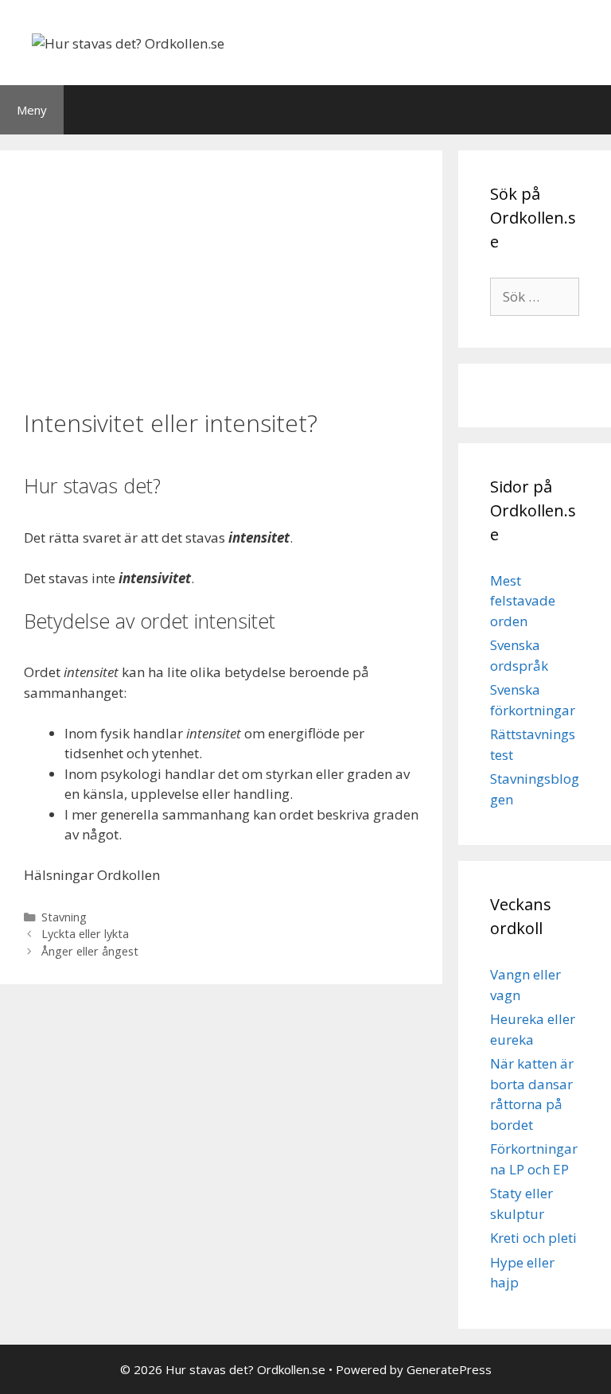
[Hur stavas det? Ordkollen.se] (128, 42)
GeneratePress (449, 1369)
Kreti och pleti (533, 1238)
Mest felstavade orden (522, 600)
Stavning (64, 917)
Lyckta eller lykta (85, 933)
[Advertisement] (221, 277)
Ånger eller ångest (89, 951)
